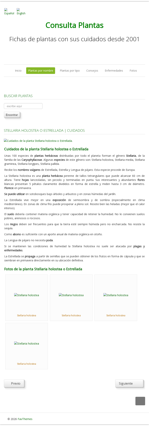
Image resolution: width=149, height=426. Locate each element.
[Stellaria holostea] (26, 295)
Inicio (18, 70)
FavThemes (25, 419)
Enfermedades (114, 70)
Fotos (133, 70)
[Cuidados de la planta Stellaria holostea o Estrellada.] (38, 140)
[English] (22, 11)
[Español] (10, 11)
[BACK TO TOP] (140, 401)
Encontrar (12, 115)
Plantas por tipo (70, 70)
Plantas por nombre (40, 70)
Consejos (92, 70)
